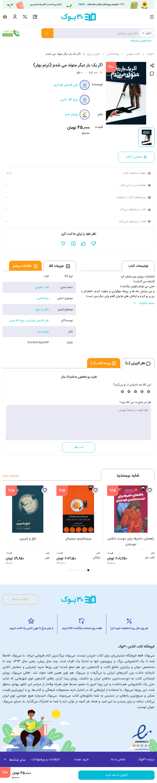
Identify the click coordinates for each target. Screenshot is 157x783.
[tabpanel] (39, 309)
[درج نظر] (152, 74)
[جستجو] (47, 33)
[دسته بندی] (152, 16)
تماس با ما (118, 759)
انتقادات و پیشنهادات (45, 759)
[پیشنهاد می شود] (83, 243)
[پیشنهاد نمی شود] (93, 243)
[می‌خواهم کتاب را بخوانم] (73, 243)
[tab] (59, 266)
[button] (7, 529)
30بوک (151, 54)
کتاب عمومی (133, 54)
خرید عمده (82, 759)
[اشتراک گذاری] (152, 66)
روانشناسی (113, 54)
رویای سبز (71, 114)
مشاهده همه (10, 476)
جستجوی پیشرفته (140, 40)
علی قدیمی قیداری (66, 85)
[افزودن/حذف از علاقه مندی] (149, 490)
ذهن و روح (93, 54)
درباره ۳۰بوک (146, 759)
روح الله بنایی (69, 99)
